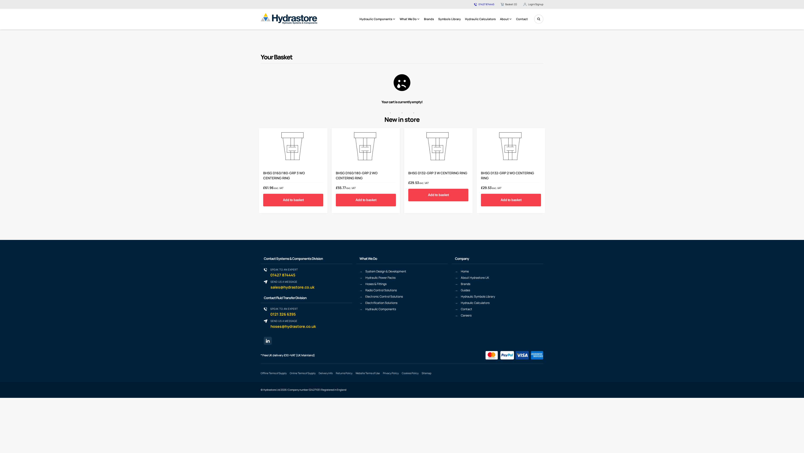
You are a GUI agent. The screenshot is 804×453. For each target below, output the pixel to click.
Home (465, 271)
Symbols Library (449, 19)
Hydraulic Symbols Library (478, 296)
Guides (465, 290)
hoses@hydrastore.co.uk (293, 323)
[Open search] (538, 19)
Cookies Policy (410, 373)
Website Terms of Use (368, 373)
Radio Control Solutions (381, 290)
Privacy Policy (391, 373)
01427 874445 (486, 4)
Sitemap (426, 373)
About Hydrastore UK (475, 278)
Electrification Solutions (381, 303)
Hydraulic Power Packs (380, 278)
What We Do (408, 19)
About (504, 19)
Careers (466, 315)
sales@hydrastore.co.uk (292, 284)
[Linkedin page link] (268, 341)
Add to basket (293, 200)
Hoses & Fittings (376, 284)
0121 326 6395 (284, 311)
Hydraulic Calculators (480, 19)
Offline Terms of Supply (274, 373)
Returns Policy (344, 373)
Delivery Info (326, 373)
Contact (522, 19)
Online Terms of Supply (303, 373)
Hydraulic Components (375, 19)
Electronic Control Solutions (384, 296)
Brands (429, 19)
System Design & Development (385, 271)
